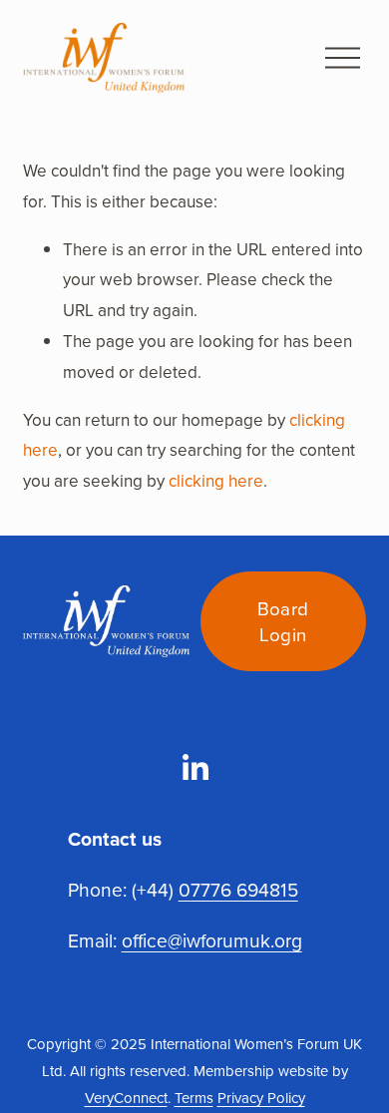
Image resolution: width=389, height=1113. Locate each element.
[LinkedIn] (194, 768)
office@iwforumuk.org (212, 940)
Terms (194, 1097)
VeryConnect (126, 1097)
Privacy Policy (261, 1097)
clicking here (216, 481)
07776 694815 (238, 889)
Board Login (283, 621)
